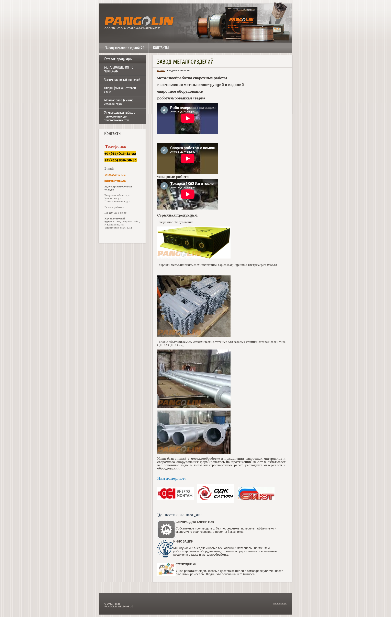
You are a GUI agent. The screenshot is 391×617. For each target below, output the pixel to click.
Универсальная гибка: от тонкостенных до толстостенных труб (120, 116)
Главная (161, 70)
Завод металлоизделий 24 (124, 48)
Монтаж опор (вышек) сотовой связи (118, 102)
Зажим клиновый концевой (122, 80)
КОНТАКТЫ (161, 48)
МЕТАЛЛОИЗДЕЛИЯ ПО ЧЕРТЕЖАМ (118, 69)
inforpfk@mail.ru (115, 181)
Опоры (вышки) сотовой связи (120, 90)
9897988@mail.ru (115, 175)
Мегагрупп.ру (280, 603)
